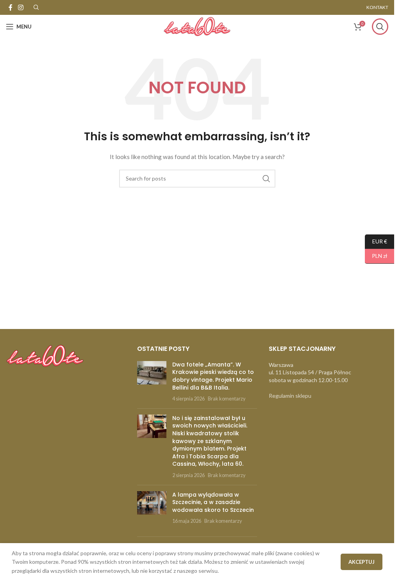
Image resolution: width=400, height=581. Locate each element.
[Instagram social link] (20, 7)
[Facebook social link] (10, 7)
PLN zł (376, 255)
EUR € (376, 241)
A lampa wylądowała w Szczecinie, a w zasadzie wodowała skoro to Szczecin (213, 502)
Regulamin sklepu (290, 395)
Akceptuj (361, 562)
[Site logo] (196, 26)
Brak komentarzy (226, 399)
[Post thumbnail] (151, 381)
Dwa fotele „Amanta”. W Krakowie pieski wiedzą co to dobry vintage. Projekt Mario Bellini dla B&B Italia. (213, 376)
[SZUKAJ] (266, 179)
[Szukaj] (380, 26)
